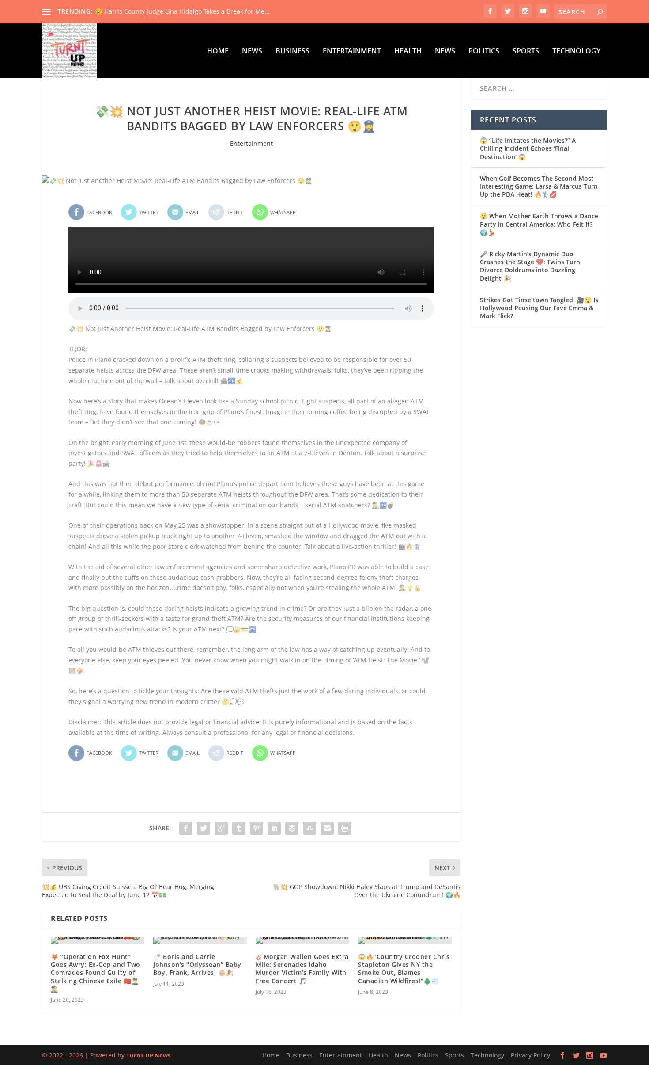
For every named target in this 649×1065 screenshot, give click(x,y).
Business (292, 51)
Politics (483, 51)
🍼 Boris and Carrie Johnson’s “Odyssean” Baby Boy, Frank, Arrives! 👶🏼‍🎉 (197, 964)
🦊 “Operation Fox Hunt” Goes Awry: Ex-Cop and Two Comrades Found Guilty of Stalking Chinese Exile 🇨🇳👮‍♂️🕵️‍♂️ (95, 972)
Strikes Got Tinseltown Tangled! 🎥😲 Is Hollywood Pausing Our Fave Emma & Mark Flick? (539, 308)
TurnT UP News (148, 1055)
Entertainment (352, 51)
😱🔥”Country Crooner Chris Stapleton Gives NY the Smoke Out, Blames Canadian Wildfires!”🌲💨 (403, 968)
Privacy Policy (530, 1055)
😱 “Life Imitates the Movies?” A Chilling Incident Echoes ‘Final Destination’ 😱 (528, 148)
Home (218, 51)
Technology (576, 51)
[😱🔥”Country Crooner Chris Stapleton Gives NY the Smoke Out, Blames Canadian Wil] (405, 940)
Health (408, 51)
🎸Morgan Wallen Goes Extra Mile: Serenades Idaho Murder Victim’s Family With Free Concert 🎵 (302, 968)
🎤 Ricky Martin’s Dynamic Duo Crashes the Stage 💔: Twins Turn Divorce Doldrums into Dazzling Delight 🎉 (530, 266)
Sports (526, 51)
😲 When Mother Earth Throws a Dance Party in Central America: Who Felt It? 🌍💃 (539, 224)
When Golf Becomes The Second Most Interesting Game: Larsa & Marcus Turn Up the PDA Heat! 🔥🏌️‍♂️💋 (539, 186)
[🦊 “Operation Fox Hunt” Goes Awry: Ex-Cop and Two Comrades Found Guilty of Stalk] (97, 940)
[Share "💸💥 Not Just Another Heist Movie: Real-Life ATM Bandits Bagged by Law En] (186, 828)
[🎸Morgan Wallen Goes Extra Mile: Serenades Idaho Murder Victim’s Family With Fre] (302, 940)
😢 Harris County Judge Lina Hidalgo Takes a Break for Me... (182, 11)
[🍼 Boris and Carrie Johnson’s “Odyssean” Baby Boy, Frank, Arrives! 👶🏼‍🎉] (200, 940)
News (252, 51)
